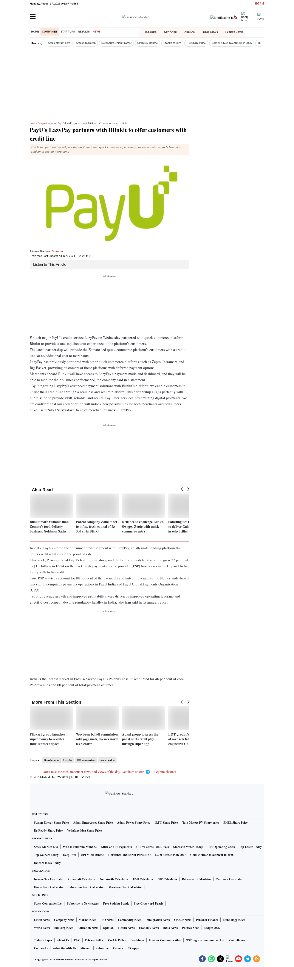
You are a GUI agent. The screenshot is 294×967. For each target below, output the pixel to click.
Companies (49, 31)
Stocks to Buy (172, 43)
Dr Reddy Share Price (48, 830)
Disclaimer (137, 940)
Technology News (234, 919)
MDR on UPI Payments (116, 846)
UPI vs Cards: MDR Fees (152, 846)
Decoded (170, 32)
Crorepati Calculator (82, 879)
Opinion (189, 32)
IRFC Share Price (166, 822)
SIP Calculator (167, 879)
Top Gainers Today (46, 854)
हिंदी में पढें (259, 4)
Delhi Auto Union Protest (116, 43)
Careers (118, 948)
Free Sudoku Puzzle (116, 903)
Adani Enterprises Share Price (93, 822)
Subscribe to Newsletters (83, 903)
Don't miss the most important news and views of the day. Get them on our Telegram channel (109, 771)
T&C (77, 940)
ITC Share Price (196, 43)
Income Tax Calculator (49, 879)
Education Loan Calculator (86, 887)
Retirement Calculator (196, 879)
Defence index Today (47, 862)
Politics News (190, 927)
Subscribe (102, 948)
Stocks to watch (86, 43)
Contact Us (41, 948)
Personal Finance (207, 919)
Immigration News (157, 919)
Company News (64, 919)
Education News (87, 927)
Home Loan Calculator (49, 887)
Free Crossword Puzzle (148, 903)
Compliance (237, 940)
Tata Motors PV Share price (200, 822)
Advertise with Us (64, 948)
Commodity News (129, 919)
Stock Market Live (59, 43)
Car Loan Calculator (229, 879)
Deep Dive (69, 854)
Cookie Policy (117, 940)
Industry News (63, 927)
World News (42, 927)
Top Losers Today (250, 846)
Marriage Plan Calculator (125, 887)
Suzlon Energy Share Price (51, 822)
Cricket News (182, 919)
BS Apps (133, 948)
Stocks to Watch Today (188, 846)
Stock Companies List (48, 903)
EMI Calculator (143, 879)
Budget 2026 (212, 927)
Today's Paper (43, 940)
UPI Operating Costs (221, 846)
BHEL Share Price (235, 822)
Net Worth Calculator (114, 879)
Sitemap (85, 948)
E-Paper (151, 32)
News (97, 31)
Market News (87, 919)
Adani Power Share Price (133, 822)
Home (35, 31)
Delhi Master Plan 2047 (170, 854)
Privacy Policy (94, 940)
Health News (126, 927)
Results (84, 31)
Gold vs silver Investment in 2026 (212, 854)
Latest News (234, 32)
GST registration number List (205, 940)
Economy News (149, 927)
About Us (63, 940)
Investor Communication (165, 940)
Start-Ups (67, 31)
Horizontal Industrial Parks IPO (129, 854)
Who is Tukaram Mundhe (80, 846)
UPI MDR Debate (147, 43)
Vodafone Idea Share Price (84, 830)
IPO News (107, 919)
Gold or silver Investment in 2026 (232, 43)
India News (210, 32)
